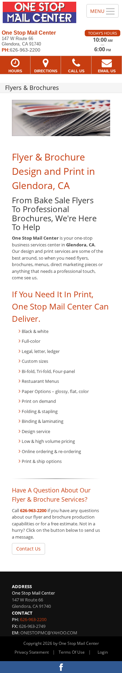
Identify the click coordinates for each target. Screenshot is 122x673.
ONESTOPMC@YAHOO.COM (48, 633)
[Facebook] (61, 667)
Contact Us (28, 548)
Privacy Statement (32, 652)
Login (103, 652)
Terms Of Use (72, 652)
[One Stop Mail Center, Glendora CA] (39, 12)
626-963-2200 (33, 510)
